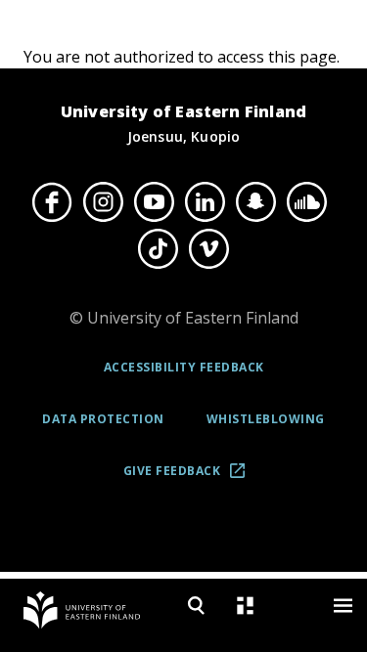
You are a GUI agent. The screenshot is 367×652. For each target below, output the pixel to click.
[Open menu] (342, 605)
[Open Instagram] (103, 201)
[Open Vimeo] (209, 249)
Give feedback (190, 477)
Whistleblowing (265, 419)
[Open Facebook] (52, 201)
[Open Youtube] (154, 201)
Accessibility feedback (184, 367)
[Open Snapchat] (256, 201)
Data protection (103, 419)
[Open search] (195, 605)
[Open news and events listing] (244, 605)
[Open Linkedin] (205, 201)
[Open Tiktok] (158, 249)
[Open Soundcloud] (307, 201)
